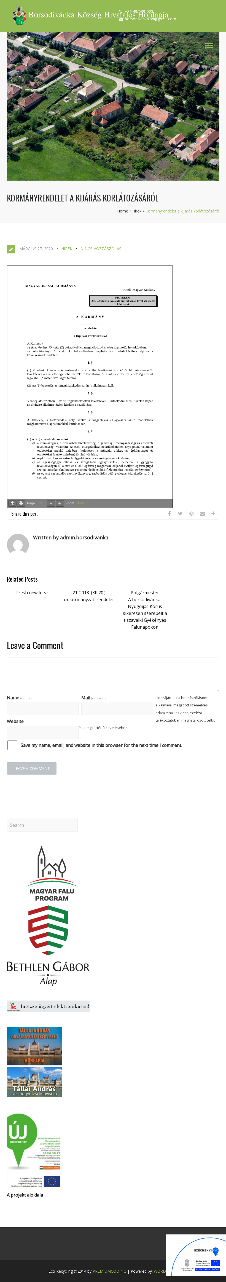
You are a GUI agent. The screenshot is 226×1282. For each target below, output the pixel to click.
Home (122, 211)
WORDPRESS (165, 1271)
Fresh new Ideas (33, 593)
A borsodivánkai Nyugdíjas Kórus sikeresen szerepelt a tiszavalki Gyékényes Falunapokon (145, 613)
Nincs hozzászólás (100, 248)
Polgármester (145, 593)
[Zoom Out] (51, 503)
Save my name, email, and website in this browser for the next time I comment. (101, 745)
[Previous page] (12, 503)
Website (15, 721)
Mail (93, 698)
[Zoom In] (60, 503)
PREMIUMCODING (109, 1271)
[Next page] (21, 503)
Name (21, 698)
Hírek (136, 211)
